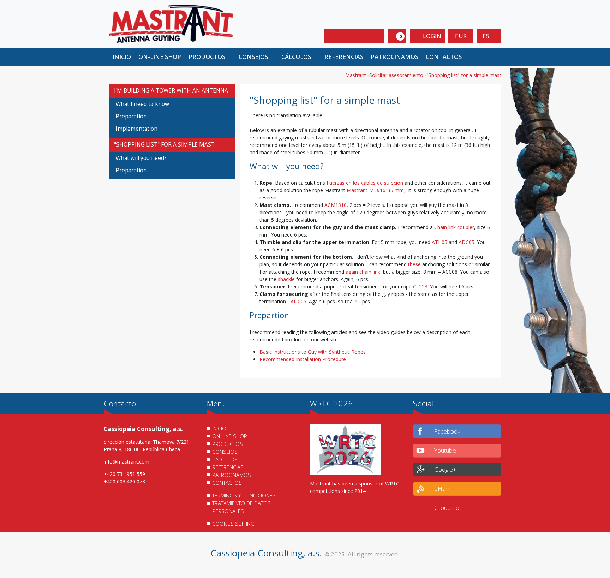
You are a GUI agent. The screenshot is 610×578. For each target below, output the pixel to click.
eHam (442, 488)
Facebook (447, 431)
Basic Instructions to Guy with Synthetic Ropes (312, 351)
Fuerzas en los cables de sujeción (365, 182)
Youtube (445, 450)
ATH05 (439, 242)
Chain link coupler (454, 227)
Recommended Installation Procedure (302, 359)
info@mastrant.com (126, 461)
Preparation (131, 116)
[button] (210, 57)
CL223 (420, 286)
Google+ (445, 469)
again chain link (363, 271)
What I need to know (142, 104)
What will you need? (141, 158)
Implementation (136, 128)
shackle (286, 279)
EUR (461, 36)
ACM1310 (335, 205)
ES (487, 36)
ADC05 (466, 242)
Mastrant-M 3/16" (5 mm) (376, 190)
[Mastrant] (171, 23)
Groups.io (446, 507)
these (414, 264)
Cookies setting (233, 523)
